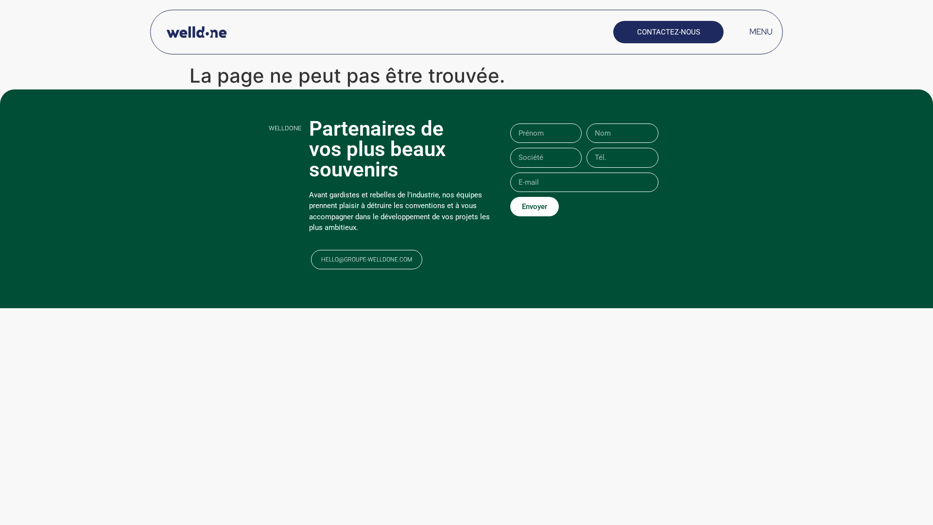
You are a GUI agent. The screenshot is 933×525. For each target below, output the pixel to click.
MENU (761, 31)
